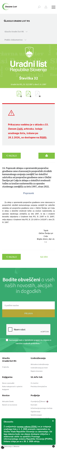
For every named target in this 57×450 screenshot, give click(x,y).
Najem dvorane (37, 371)
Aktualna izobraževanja (40, 364)
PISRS (43, 137)
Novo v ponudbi (8, 383)
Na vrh (44, 256)
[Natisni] (46, 156)
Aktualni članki (8, 401)
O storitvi (34, 383)
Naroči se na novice (9, 405)
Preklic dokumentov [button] (14, 39)
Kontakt (34, 405)
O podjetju (35, 401)
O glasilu (5, 367)
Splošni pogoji (36, 415)
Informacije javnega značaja (41, 408)
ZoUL (20, 128)
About (43, 401)
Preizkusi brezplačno (39, 386)
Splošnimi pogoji (32, 340)
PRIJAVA (28, 313)
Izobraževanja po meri (39, 368)
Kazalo (12, 155)
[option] (28, 78)
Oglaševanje (35, 411)
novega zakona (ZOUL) (27, 427)
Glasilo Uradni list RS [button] (14, 31)
